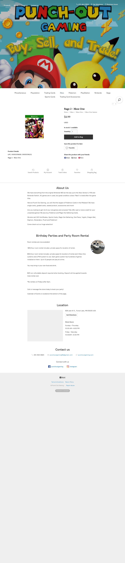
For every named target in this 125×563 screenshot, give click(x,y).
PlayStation (85, 93)
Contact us (35, 5)
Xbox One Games (91, 112)
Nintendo (98, 93)
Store (7, 4)
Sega (108, 93)
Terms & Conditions (57, 382)
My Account (48, 172)
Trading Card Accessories (70, 97)
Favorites (77, 172)
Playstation (35, 93)
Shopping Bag (91, 172)
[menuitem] (113, 103)
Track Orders (62, 172)
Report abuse (70, 385)
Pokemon (72, 93)
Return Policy (69, 382)
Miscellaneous (20, 93)
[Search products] (119, 100)
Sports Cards (50, 97)
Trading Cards (49, 93)
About (16, 5)
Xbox (62, 93)
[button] (70, 148)
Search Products (33, 172)
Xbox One (79, 112)
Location (24, 5)
